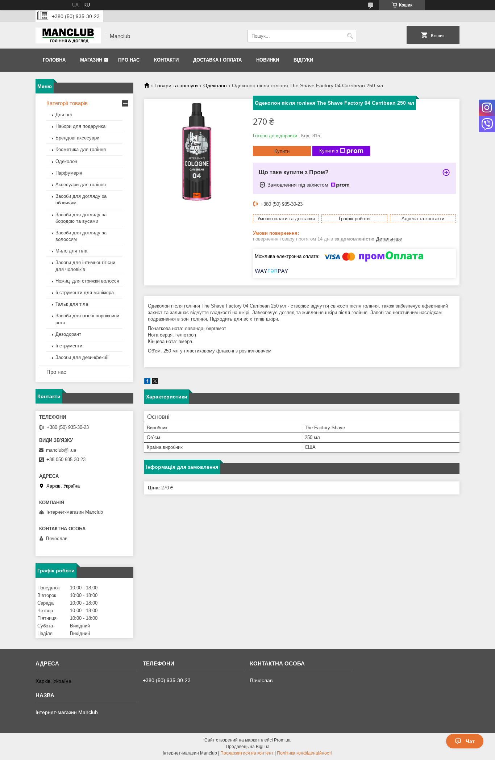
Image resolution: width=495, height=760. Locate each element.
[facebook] (147, 382)
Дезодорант (68, 334)
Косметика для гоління (80, 149)
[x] (155, 382)
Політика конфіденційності (304, 753)
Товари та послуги (176, 85)
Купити (282, 151)
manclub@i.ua (61, 450)
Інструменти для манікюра (84, 292)
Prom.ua (282, 740)
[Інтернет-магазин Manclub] (68, 36)
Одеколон (215, 85)
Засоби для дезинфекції (82, 357)
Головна (54, 60)
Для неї (63, 114)
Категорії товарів (67, 103)
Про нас (129, 60)
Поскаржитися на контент (247, 753)
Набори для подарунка (80, 126)
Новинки (267, 60)
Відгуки (303, 60)
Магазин (91, 60)
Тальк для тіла (71, 304)
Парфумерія (68, 173)
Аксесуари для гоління (80, 184)
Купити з (328, 151)
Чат (470, 741)
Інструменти (68, 345)
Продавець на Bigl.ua (248, 746)
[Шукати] (350, 36)
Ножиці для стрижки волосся (87, 281)
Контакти (166, 60)
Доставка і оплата (217, 60)
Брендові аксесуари (77, 138)
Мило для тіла (71, 251)
